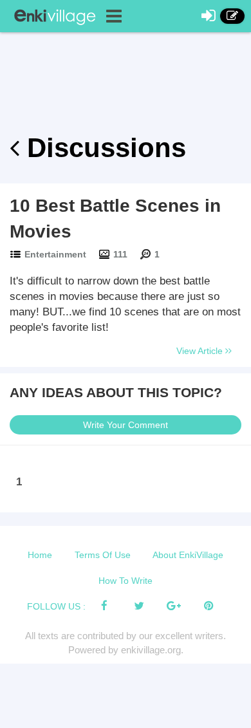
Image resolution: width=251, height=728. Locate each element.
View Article (200, 351)
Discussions (102, 148)
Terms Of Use (103, 555)
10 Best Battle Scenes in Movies (115, 218)
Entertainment (55, 254)
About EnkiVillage (188, 555)
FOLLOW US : (56, 606)
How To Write (125, 580)
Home (40, 555)
